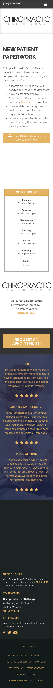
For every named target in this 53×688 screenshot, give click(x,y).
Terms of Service (35, 668)
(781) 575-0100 (12, 3)
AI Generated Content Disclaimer (26, 680)
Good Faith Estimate (26, 674)
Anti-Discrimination (35, 656)
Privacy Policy (16, 668)
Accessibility (15, 656)
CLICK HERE (42, 582)
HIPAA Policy (40, 662)
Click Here (27, 102)
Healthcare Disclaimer (18, 662)
